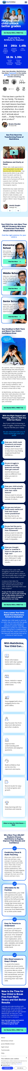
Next (18, 211)
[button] (26, 2)
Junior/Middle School (7, 1044)
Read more (19, 1063)
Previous (10, 211)
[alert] (14, 1063)
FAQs (2, 1053)
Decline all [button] (20, 1068)
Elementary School (7, 1041)
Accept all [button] (7, 1068)
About (3, 1038)
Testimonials (5, 1050)
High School (5, 1047)
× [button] (26, 1057)
